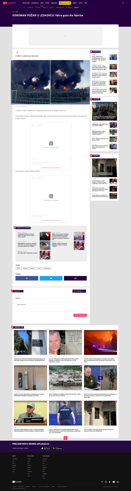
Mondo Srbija (31, 456)
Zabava (29, 465)
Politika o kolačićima (44, 486)
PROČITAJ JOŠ (19, 327)
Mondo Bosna (46, 456)
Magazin (14, 465)
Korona (29, 459)
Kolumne (30, 471)
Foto (29, 474)
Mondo (14, 456)
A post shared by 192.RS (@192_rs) (51, 167)
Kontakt (34, 486)
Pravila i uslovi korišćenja (19, 488)
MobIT (13, 467)
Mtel (13, 471)
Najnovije (14, 459)
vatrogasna (47, 268)
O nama (14, 486)
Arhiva (53, 486)
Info (13, 11)
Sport (13, 463)
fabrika (33, 268)
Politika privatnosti (62, 486)
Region (16, 11)
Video (13, 469)
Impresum (27, 486)
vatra (39, 268)
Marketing (20, 486)
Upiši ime (18, 298)
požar (18, 268)
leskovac (25, 268)
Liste (29, 476)
